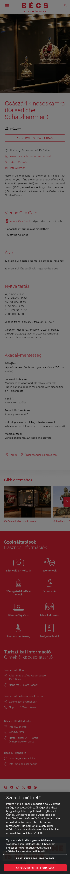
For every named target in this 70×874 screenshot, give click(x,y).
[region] (35, 833)
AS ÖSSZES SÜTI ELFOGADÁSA (35, 867)
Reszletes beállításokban (35, 858)
